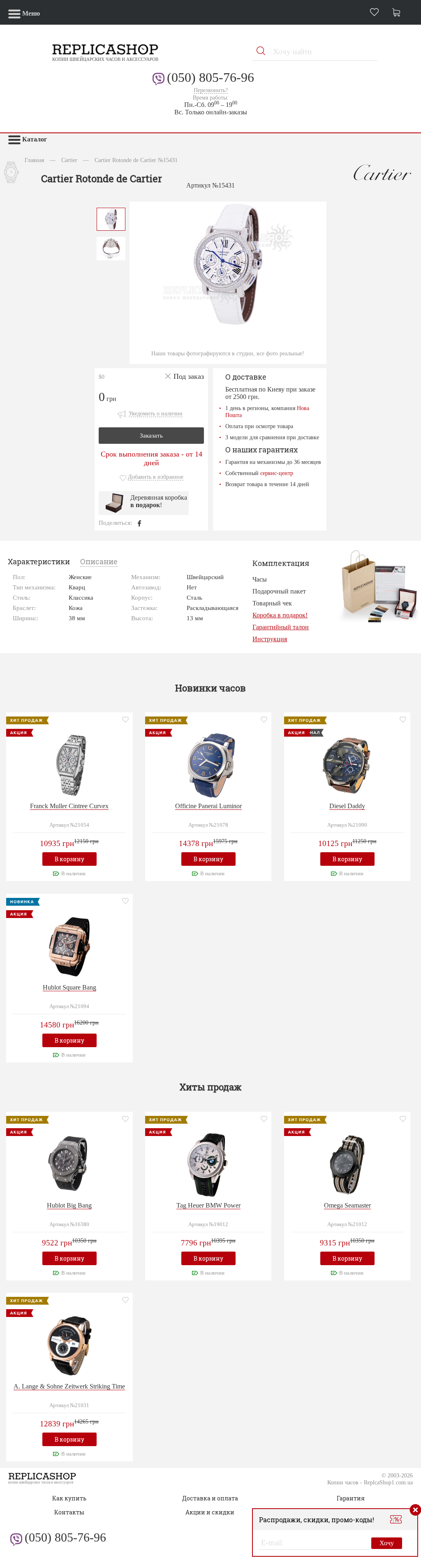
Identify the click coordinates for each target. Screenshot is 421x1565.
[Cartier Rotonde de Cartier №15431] (111, 218)
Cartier (69, 160)
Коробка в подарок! (280, 615)
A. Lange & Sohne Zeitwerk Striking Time (69, 1386)
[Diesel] (347, 764)
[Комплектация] (379, 585)
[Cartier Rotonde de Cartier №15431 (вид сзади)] (111, 247)
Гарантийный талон (280, 627)
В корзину (69, 859)
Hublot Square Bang (69, 987)
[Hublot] (69, 945)
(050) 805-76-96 (210, 77)
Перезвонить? (211, 90)
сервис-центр (276, 473)
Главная (34, 160)
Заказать (151, 435)
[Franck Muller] (69, 764)
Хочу (386, 1542)
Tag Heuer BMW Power (208, 1205)
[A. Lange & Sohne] (69, 1345)
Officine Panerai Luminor (208, 805)
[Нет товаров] (398, 13)
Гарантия (351, 1498)
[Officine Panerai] (208, 764)
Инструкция (269, 638)
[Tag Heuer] (208, 1163)
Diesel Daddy (347, 805)
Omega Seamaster (347, 1205)
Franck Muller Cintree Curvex (69, 805)
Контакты (69, 1512)
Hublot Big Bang (69, 1205)
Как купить (69, 1498)
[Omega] (347, 1163)
